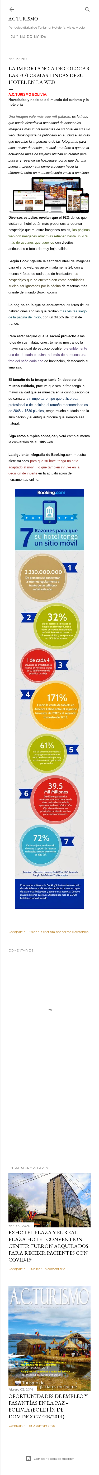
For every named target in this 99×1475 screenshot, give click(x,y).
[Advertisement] (49, 1120)
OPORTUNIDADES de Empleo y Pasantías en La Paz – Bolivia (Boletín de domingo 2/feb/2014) (47, 1406)
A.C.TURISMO (23, 19)
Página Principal (29, 37)
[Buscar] (87, 8)
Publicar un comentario (47, 1269)
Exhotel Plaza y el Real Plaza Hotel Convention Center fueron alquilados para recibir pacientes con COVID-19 (48, 1246)
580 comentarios (42, 1426)
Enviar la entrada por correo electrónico (58, 932)
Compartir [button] (16, 932)
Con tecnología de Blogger (54, 1459)
